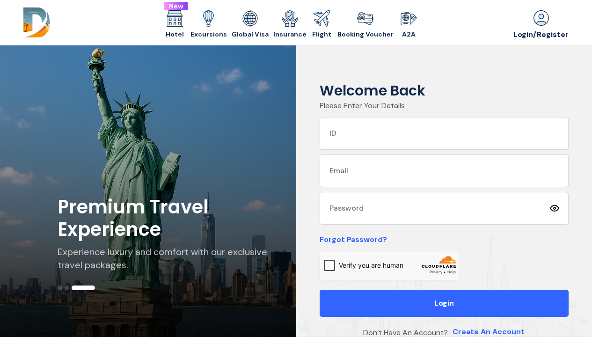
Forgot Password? (353, 239)
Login (444, 303)
